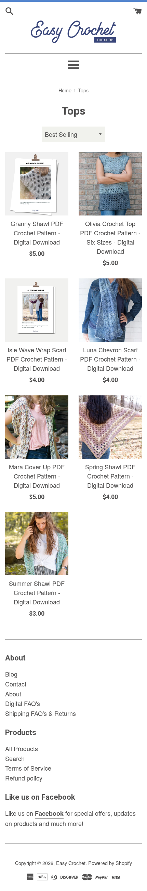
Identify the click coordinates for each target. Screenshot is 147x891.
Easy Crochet (70, 862)
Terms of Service (28, 767)
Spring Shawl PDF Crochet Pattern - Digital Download (110, 475)
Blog (11, 673)
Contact (15, 683)
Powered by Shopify (110, 862)
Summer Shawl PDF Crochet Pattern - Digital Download (37, 592)
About (13, 693)
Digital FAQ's (22, 703)
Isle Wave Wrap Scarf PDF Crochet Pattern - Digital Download (36, 358)
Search (15, 758)
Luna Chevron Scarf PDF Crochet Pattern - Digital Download (110, 358)
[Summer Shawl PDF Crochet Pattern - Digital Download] (36, 543)
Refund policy (23, 777)
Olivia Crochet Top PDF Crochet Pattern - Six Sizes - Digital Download (110, 237)
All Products (21, 748)
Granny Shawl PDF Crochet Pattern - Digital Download (37, 232)
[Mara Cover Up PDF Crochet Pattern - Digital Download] (36, 427)
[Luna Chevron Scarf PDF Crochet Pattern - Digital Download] (110, 310)
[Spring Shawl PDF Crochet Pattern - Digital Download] (110, 427)
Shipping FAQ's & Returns (40, 713)
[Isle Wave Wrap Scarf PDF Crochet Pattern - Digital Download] (36, 310)
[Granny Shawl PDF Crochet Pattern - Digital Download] (36, 183)
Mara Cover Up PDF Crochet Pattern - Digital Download (37, 475)
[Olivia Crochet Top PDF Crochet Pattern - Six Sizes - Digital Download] (110, 183)
